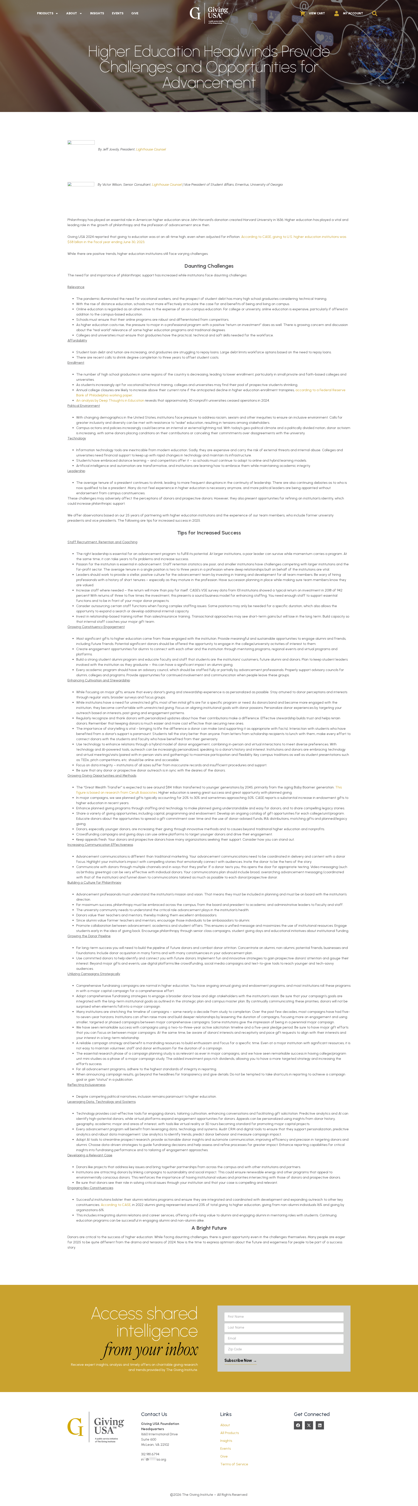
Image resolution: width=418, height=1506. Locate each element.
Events (117, 13)
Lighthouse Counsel (151, 149)
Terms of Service (234, 1464)
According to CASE (116, 1205)
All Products (229, 1433)
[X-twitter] (309, 1425)
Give (134, 13)
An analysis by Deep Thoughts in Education (110, 400)
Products (45, 13)
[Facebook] (298, 1425)
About (71, 13)
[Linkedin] (320, 1425)
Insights (97, 13)
